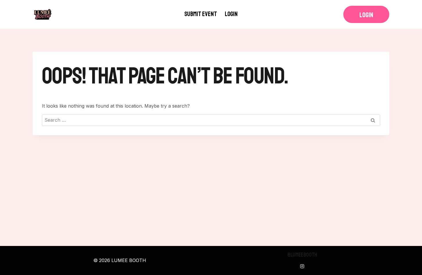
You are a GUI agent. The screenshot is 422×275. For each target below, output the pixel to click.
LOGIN (366, 15)
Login (231, 14)
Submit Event (200, 14)
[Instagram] (302, 266)
